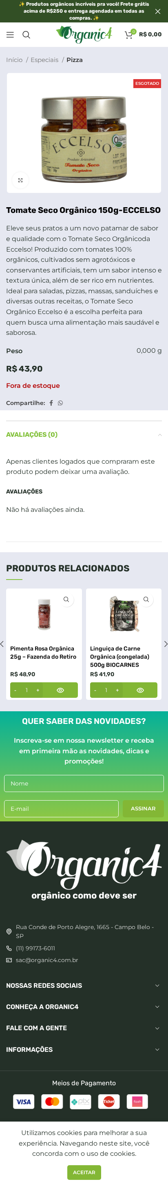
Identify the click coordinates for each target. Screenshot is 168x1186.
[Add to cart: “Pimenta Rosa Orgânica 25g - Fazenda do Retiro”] (44, 690)
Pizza (74, 60)
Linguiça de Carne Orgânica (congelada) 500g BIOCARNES (119, 656)
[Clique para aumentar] (20, 180)
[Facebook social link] (51, 403)
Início (15, 60)
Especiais (45, 60)
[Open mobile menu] (10, 35)
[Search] (26, 35)
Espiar (67, 600)
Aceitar (84, 1172)
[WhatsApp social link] (60, 403)
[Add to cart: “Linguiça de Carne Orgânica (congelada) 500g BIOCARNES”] (124, 690)
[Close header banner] (158, 11)
